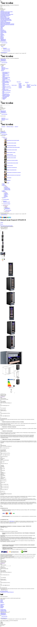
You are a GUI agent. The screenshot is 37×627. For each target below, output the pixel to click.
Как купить (6, 187)
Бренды (1, 601)
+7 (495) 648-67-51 (3, 41)
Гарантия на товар (3, 611)
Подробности (2, 396)
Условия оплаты (3, 609)
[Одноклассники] (2, 217)
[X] (5, 217)
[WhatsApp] (7, 217)
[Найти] (1, 7)
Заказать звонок (6, 211)
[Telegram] (10, 217)
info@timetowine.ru (4, 52)
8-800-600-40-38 (3, 39)
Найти (2, 622)
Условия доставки (3, 610)
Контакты (2, 606)
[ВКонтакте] (1, 217)
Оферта (1, 605)
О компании (2, 604)
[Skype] (9, 217)
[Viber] (6, 217)
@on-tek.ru (12, 521)
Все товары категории (4, 591)
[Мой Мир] (3, 217)
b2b (10, 521)
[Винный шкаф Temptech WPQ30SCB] (11, 276)
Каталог (5, 138)
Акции (1, 600)
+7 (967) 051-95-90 (4, 42)
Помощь (1, 607)
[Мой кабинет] (0, 127)
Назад (6, 137)
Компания (6, 193)
